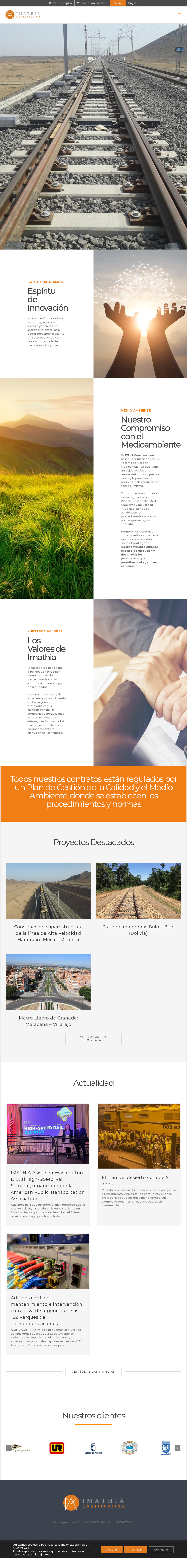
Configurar (161, 1549)
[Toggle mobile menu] (180, 12)
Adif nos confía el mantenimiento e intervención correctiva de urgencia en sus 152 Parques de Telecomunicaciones (46, 1310)
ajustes (44, 1554)
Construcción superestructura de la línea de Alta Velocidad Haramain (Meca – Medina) (48, 933)
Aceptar (111, 1549)
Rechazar (135, 1549)
